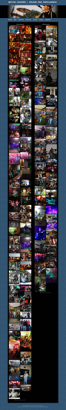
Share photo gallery (20, 400)
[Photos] (28, 19)
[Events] (21, 19)
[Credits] (47, 19)
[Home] (10, 19)
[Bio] (15, 19)
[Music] (35, 19)
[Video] (41, 19)
